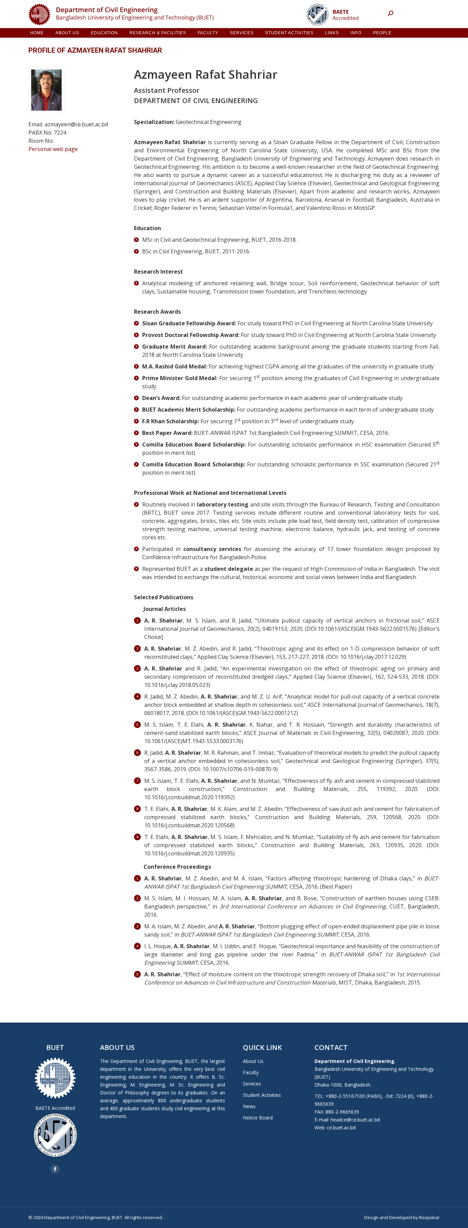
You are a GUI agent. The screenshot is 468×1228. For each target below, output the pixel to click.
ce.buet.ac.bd (341, 1127)
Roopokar (429, 1217)
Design (371, 1217)
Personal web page (53, 149)
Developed (400, 1217)
